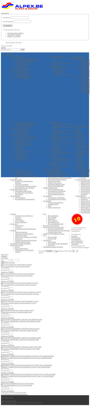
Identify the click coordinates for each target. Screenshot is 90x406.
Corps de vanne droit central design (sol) (16, 312)
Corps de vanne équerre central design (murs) (18, 303)
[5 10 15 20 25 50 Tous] (75, 251)
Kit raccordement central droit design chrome (18, 285)
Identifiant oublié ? (14, 35)
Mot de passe (8, 22)
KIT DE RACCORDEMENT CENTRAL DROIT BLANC (19, 330)
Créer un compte (13, 36)
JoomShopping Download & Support (14, 394)
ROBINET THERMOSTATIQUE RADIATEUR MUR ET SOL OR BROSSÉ (25, 367)
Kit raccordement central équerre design (17, 276)
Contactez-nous (7, 397)
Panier (3, 47)
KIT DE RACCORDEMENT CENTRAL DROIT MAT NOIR (20, 349)
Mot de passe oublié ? (15, 33)
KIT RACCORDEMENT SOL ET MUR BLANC (16, 385)
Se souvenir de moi (12, 30)
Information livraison (8, 401)
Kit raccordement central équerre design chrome (20, 294)
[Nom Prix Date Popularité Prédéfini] (50, 251)
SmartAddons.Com (34, 402)
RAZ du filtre (10, 263)
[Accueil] (22, 10)
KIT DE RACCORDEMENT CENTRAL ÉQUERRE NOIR (20, 340)
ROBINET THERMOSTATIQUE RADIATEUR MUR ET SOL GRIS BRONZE (26, 358)
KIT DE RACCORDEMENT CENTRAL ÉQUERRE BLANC (20, 321)
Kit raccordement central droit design (15, 266)
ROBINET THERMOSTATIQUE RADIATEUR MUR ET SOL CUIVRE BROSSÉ (27, 376)
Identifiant (6, 18)
